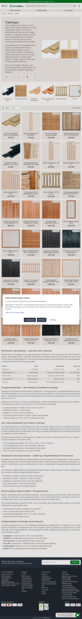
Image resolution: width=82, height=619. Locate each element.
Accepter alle (30, 320)
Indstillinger (52, 320)
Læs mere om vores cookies (14, 312)
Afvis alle (41, 320)
